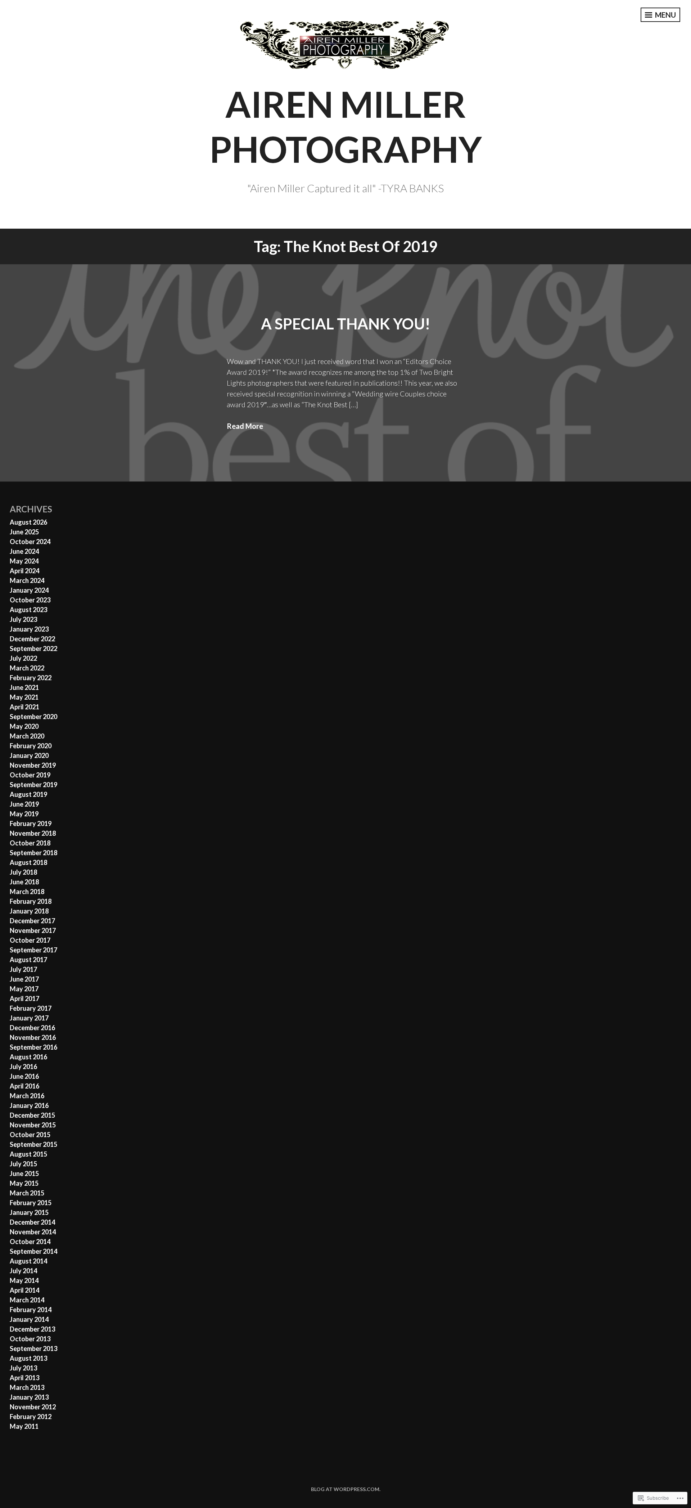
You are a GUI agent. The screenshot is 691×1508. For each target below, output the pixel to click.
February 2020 (30, 746)
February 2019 (30, 823)
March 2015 (27, 1193)
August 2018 (28, 862)
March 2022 (27, 668)
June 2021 (24, 687)
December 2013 (32, 1329)
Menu (665, 14)
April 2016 (24, 1086)
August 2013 (28, 1358)
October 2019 (30, 775)
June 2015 (24, 1173)
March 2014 (27, 1300)
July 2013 (23, 1368)
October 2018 (30, 843)
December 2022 (32, 639)
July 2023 (23, 619)
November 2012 (33, 1407)
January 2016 (29, 1105)
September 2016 (33, 1047)
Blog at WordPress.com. (345, 1489)
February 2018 (30, 901)
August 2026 (28, 522)
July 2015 (23, 1164)
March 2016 (27, 1096)
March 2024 (27, 580)
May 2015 (24, 1183)
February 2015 (30, 1203)
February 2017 (30, 1008)
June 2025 (24, 532)
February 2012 (30, 1417)
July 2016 (23, 1067)
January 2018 (29, 911)
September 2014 (33, 1251)
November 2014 (33, 1232)
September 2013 (33, 1348)
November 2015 (33, 1125)
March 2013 (27, 1387)
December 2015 (32, 1115)
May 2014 (24, 1280)
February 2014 (30, 1310)
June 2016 (24, 1076)
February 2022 (30, 678)
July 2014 (23, 1271)
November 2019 (33, 765)
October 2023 (30, 600)
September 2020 (33, 717)
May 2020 (24, 726)
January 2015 (29, 1212)
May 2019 (24, 814)
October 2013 (30, 1339)
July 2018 (23, 872)
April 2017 (24, 998)
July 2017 (23, 969)
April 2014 (24, 1290)
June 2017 (24, 979)
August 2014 (28, 1261)
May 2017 (24, 989)
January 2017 (29, 1018)
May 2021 (24, 697)
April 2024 (24, 571)
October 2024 (30, 542)
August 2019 (28, 794)
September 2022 (33, 648)
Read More (245, 426)
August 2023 (28, 610)
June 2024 (24, 551)
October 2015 (30, 1135)
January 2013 (29, 1397)
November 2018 (33, 833)
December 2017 (32, 921)
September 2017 (33, 950)
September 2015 (33, 1144)
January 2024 (29, 590)
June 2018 (24, 882)
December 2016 (32, 1028)
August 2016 (28, 1057)
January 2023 (29, 629)
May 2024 (24, 561)
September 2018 (33, 853)
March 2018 (27, 892)
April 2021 (24, 707)
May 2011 (24, 1426)
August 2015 (28, 1154)
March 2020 (27, 736)
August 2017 (28, 960)
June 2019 (24, 804)
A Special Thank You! (345, 324)
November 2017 (33, 930)
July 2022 (23, 658)
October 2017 (30, 940)
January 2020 (29, 755)
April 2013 (24, 1378)
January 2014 (29, 1319)
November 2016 (33, 1037)
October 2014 (30, 1242)
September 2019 (33, 785)
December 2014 (32, 1222)
